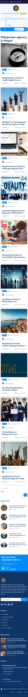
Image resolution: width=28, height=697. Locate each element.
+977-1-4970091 (8, 25)
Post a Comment (21, 83)
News (4, 69)
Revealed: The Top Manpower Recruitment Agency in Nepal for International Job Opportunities (14, 123)
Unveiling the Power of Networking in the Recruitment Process (11, 300)
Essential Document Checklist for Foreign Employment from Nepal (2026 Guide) (17, 516)
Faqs (26, 692)
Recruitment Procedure (7, 617)
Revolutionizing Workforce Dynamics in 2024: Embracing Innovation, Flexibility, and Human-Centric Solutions (12, 389)
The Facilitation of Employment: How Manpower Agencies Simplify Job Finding (13, 433)
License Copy (5, 614)
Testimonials (5, 619)
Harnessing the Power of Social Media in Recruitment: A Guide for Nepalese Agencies (13, 256)
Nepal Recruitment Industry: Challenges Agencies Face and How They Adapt (13, 167)
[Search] (25, 495)
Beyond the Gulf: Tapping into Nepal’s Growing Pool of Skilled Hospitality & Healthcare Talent (18, 525)
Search (2, 491)
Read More (5, 83)
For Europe (4, 622)
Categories (19, 692)
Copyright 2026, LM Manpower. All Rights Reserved (15, 689)
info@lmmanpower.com (8, 671)
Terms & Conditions (6, 628)
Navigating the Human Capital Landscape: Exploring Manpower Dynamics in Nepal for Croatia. (14, 344)
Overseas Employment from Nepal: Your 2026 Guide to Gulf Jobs (13, 212)
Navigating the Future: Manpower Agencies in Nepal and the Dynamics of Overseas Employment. (13, 477)
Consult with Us (18, 29)
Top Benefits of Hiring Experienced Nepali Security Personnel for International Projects (17, 534)
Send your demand (8, 563)
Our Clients (4, 625)
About (12, 692)
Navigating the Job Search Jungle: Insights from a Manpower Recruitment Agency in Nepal (12, 79)
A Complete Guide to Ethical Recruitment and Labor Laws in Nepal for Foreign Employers (18, 543)
